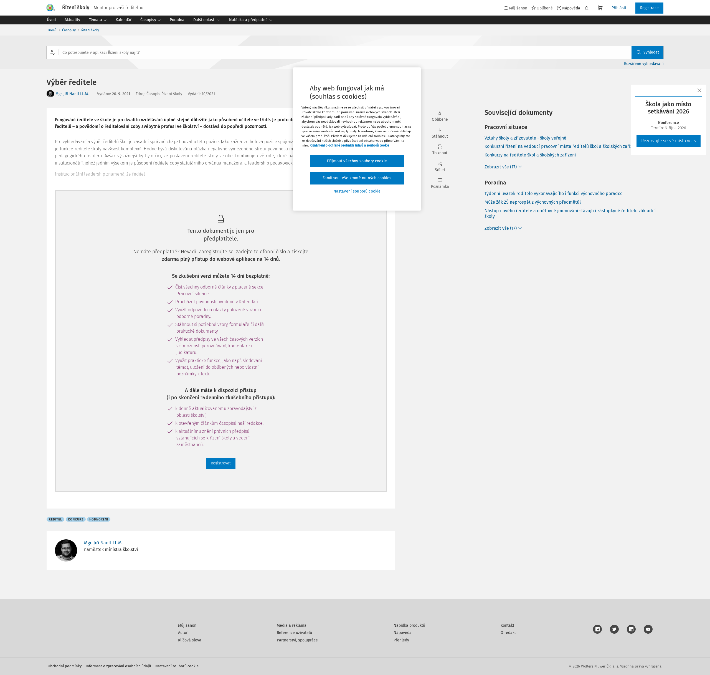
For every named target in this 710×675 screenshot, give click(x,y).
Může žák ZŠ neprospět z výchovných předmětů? (533, 202)
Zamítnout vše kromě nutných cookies (357, 178)
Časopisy (69, 30)
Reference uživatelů (294, 632)
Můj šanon (187, 625)
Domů (52, 30)
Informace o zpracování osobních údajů (118, 666)
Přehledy (401, 640)
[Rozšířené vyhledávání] (53, 52)
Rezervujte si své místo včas (668, 140)
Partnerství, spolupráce (297, 640)
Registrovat (221, 463)
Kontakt (507, 625)
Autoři (183, 632)
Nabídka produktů (409, 625)
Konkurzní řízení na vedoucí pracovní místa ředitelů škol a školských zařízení (562, 146)
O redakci (509, 632)
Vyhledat (651, 52)
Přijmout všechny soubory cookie (357, 161)
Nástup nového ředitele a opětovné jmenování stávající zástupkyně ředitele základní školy (570, 213)
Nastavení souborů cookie (177, 666)
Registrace (649, 8)
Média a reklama (291, 625)
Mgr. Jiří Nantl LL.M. (72, 94)
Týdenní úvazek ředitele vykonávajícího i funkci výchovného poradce (554, 193)
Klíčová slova (189, 640)
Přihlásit (619, 8)
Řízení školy (90, 30)
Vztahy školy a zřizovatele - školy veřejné (525, 138)
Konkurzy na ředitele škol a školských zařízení (530, 155)
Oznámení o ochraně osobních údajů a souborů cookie (349, 145)
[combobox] (355, 52)
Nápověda (571, 8)
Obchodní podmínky (65, 666)
